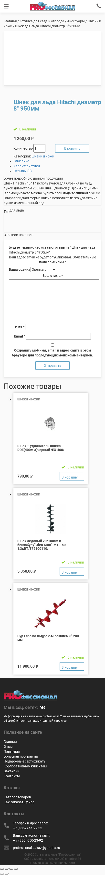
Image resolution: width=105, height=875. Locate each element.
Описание (21, 161)
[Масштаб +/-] (16, 869)
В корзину (72, 148)
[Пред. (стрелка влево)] (2, 874)
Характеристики (26, 166)
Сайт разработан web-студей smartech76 (52, 859)
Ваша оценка (20, 269)
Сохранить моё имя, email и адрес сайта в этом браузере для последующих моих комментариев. (52, 352)
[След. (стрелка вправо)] (7, 874)
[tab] (57, 161)
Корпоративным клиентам (25, 766)
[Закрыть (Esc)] (2, 869)
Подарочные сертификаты (25, 761)
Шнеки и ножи (43, 156)
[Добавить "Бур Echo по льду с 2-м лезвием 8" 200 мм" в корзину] (72, 666)
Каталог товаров (17, 797)
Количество (23, 148)
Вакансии (11, 771)
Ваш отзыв (52, 276)
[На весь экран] (11, 869)
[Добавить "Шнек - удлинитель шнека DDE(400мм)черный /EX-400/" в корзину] (72, 476)
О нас (8, 746)
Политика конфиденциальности (52, 863)
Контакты (12, 776)
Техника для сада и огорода (42, 21)
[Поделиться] (7, 869)
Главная (10, 21)
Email (19, 336)
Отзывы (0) (22, 171)
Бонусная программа (21, 756)
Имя (19, 327)
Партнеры (12, 751)
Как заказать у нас (19, 802)
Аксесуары (76, 21)
